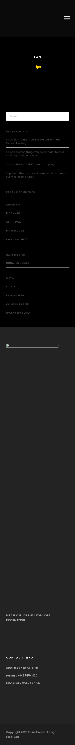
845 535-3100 (28, 675)
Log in (11, 286)
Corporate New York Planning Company (30, 164)
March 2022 (15, 230)
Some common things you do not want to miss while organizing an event (35, 153)
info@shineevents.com (23, 683)
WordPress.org (18, 313)
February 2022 (17, 239)
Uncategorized (17, 263)
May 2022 (13, 213)
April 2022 (14, 221)
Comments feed (17, 304)
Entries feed (15, 295)
